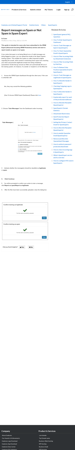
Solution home (34, 25)
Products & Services (19, 9)
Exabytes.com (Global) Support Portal (14, 25)
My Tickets (49, 9)
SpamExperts (52, 25)
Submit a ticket (35, 9)
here (39, 95)
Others (43, 25)
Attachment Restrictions (61, 114)
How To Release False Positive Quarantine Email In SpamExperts (62, 69)
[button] (72, 9)
